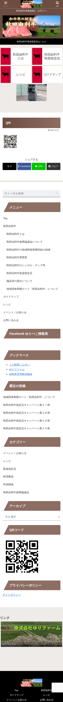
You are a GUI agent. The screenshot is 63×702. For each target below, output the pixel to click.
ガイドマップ (11, 296)
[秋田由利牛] (16, 56)
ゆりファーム (17, 369)
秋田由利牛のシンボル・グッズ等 (25, 265)
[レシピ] (16, 74)
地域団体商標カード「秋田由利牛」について (32, 289)
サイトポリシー (12, 595)
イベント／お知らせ (14, 312)
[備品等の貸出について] (31, 92)
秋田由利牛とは (15, 234)
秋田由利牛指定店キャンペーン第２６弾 (26, 412)
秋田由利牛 (9, 226)
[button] (53, 166)
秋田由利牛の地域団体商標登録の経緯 (28, 249)
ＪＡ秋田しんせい (19, 364)
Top (5, 218)
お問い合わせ (11, 320)
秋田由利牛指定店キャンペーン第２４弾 (26, 428)
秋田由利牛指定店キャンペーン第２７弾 (26, 405)
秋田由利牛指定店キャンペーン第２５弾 (26, 420)
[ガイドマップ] (47, 74)
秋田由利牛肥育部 (16, 257)
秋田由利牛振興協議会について (24, 241)
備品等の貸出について (19, 281)
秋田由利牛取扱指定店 (19, 273)
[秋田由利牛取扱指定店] (47, 56)
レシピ (7, 304)
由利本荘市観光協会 (20, 374)
